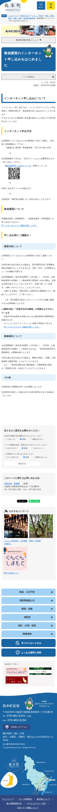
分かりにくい (39, 448)
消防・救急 (17, 18)
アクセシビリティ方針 (36, 803)
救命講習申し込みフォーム (18, 166)
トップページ (13, 16)
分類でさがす (25, 16)
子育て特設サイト (11, 573)
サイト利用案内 (25, 799)
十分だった (11, 439)
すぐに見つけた (13, 457)
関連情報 (27, 634)
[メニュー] (41, 5)
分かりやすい (12, 448)
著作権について (43, 799)
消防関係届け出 (27, 600)
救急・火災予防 (27, 592)
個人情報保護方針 (14, 803)
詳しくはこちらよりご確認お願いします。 (19, 225)
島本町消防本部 (29, 18)
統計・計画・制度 (27, 625)
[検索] (51, 5)
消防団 (27, 617)
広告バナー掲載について (27, 808)
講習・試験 (27, 609)
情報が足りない (38, 439)
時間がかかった (41, 457)
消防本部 (8, 483)
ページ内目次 (28, 77)
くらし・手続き (37, 16)
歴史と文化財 (35, 541)
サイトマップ (8, 799)
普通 (24, 439)
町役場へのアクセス (19, 727)
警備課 (17, 483)
